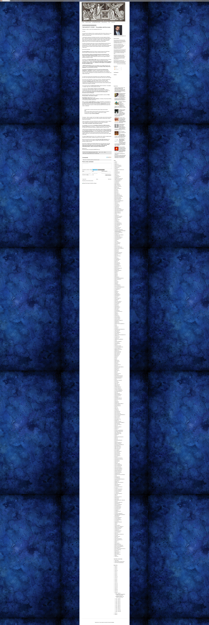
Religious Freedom (117, 443)
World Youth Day (117, 554)
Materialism (116, 360)
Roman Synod (117, 452)
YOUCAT (116, 556)
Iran (115, 324)
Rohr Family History (117, 451)
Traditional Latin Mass (118, 527)
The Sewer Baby (117, 518)
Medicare (116, 362)
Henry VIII (116, 309)
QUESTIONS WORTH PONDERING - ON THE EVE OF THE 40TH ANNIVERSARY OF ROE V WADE (122, 95)
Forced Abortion (117, 284)
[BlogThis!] (102, 152)
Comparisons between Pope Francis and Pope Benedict (120, 231)
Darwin (116, 244)
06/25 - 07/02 (117, 611)
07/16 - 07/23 (117, 610)
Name (83, 171)
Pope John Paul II (117, 413)
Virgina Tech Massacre (118, 539)
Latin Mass (116, 333)
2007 (115, 590)
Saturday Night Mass (118, 470)
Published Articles (117, 433)
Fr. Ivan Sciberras (117, 288)
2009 (115, 588)
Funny (115, 290)
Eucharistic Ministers (118, 268)
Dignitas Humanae (117, 253)
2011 (115, 585)
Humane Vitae (117, 319)
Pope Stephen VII (117, 419)
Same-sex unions (117, 466)
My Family (116, 374)
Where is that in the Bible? (118, 546)
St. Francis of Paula (117, 491)
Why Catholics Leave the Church (119, 548)
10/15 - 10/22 (117, 601)
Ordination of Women (118, 389)
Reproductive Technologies (119, 444)
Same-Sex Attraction (118, 464)
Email (93, 171)
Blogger (113, 622)
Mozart (116, 372)
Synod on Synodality (118, 504)
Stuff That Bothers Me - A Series (119, 500)
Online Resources (104, 22)
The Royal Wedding (117, 517)
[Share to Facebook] (104, 152)
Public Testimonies (117, 432)
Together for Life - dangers (118, 526)
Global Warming (117, 294)
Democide (116, 250)
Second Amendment (118, 472)
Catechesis (116, 207)
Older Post (109, 179)
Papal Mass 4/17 (117, 395)
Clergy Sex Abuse (117, 227)
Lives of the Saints (117, 345)
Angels (116, 174)
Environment (116, 264)
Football (116, 283)
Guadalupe (116, 299)
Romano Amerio (117, 453)
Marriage (116, 355)
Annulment (116, 175)
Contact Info (113, 22)
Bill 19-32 (116, 190)
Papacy (116, 392)
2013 (115, 583)
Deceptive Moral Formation (119, 248)
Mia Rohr (116, 363)
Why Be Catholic (117, 547)
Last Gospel (116, 331)
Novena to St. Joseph (118, 380)
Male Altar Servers (117, 351)
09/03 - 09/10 (117, 603)
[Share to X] (103, 152)
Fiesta (115, 280)
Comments (116, 69)
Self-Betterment (117, 473)
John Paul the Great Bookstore (119, 562)
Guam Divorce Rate (117, 301)
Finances (116, 281)
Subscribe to (84, 174)
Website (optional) (104, 171)
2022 (115, 571)
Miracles (116, 365)
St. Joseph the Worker (118, 493)
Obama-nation (117, 384)
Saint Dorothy (117, 460)
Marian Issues (117, 354)
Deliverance (116, 249)
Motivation (116, 369)
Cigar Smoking (117, 225)
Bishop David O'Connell (118, 196)
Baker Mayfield (117, 184)
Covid (115, 240)
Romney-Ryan (117, 454)
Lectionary (116, 335)
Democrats (116, 251)
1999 (115, 614)
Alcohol (116, 170)
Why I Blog (116, 550)
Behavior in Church (117, 186)
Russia (116, 456)
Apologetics (116, 177)
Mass (115, 359)
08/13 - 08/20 (117, 606)
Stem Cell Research (118, 496)
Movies (86, 153)
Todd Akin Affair (117, 525)
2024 (115, 569)
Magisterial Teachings (118, 349)
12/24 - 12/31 (117, 593)
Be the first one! (96, 159)
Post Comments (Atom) (89, 180)
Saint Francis (116, 461)
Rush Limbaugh (117, 455)
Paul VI (116, 400)
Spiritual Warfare (117, 484)
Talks (109, 22)
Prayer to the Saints (117, 424)
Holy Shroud (116, 315)
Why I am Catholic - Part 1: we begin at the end (122, 132)
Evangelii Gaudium (117, 270)
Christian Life (116, 219)
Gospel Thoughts (117, 298)
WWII (115, 555)
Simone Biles (116, 480)
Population (116, 420)
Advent (116, 168)
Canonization (117, 205)
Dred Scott (116, 258)
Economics (116, 260)
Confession (116, 233)
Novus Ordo (116, 382)
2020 (115, 574)
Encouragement (117, 263)
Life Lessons (116, 342)
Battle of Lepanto (117, 185)
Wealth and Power (117, 544)
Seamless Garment (117, 471)
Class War (116, 226)
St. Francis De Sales (118, 490)
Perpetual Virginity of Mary (90, 153)
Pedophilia (116, 402)
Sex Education (117, 476)
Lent (115, 340)
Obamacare (116, 385)
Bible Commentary (117, 188)
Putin (115, 435)
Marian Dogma (117, 353)
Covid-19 (116, 241)
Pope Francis (116, 412)
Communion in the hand (118, 229)
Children (116, 218)
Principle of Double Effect (118, 430)
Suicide (116, 501)
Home (83, 22)
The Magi (116, 510)
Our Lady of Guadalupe (118, 390)
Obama (116, 383)
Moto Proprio (116, 370)
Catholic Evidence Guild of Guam (119, 561)
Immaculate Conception (118, 320)
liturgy (115, 344)
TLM (115, 524)
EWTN (115, 272)
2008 (115, 589)
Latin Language (117, 332)
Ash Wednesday (117, 180)
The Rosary (116, 516)
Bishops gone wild (117, 197)
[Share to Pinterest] (105, 152)
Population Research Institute (119, 422)
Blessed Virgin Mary (118, 198)
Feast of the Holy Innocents (119, 278)
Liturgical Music (117, 343)
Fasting (116, 274)
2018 (115, 576)
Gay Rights (116, 293)
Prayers (116, 425)
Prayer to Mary (117, 423)
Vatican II (116, 537)
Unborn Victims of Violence (119, 534)
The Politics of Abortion (118, 513)
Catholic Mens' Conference (119, 209)
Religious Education (118, 442)
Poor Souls (116, 410)
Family (116, 273)
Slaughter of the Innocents (118, 482)
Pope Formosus (117, 411)
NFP (115, 379)
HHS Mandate (117, 310)
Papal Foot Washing (118, 394)
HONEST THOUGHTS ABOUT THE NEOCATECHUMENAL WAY (120, 88)
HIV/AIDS (116, 313)
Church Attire (116, 221)
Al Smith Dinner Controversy (119, 169)
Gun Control (116, 303)
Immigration (116, 321)
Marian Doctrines (117, 352)
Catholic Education (117, 208)
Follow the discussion (110, 157)
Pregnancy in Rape (117, 426)
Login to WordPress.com (101, 169)
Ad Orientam (116, 167)
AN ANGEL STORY (122, 117)
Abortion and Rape (117, 165)
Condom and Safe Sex (118, 232)
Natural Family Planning (118, 375)
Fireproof (116, 282)
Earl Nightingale (117, 259)
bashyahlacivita (116, 60)
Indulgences (116, 322)
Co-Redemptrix (117, 228)
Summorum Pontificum (118, 502)
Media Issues (116, 361)
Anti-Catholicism (117, 176)
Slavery (116, 483)
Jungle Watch (117, 560)
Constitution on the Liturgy (118, 234)
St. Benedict (116, 485)
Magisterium (116, 350)
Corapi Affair (116, 239)
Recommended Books (118, 440)
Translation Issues (117, 528)
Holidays (116, 314)
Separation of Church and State (119, 474)
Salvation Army (117, 463)
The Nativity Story (96, 153)
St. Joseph (116, 492)
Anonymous (115, 44)
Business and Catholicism (118, 200)
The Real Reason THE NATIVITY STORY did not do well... (120, 594)
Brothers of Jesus (117, 199)
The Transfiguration (117, 519)
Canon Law (116, 204)
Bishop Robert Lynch (118, 195)
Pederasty (116, 401)
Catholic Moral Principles (118, 210)
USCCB (116, 535)
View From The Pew (118, 538)
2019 (115, 575)
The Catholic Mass (117, 506)
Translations (116, 529)
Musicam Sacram (117, 373)
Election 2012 (117, 262)
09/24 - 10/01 (117, 602)
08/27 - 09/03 (117, 605)
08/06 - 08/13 (117, 607)
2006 (115, 592)
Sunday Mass (117, 503)
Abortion (116, 164)
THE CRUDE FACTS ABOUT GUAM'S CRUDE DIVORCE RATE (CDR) (122, 140)
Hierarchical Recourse (118, 311)
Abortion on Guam (117, 166)
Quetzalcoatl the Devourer (118, 436)
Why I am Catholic (117, 549)
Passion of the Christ (118, 399)
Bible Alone (116, 187)
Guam (115, 300)
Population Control (117, 421)
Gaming (116, 292)
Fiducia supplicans (117, 279)
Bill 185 (116, 189)
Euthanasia (116, 269)
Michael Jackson (117, 364)
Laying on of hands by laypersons (120, 334)
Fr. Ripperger (116, 289)
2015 (115, 580)
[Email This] (101, 152)
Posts (116, 67)
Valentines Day (117, 536)
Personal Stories (117, 404)
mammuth (106, 622)
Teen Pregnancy (117, 505)
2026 (115, 566)
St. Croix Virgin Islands (118, 486)
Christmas (116, 220)
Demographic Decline (118, 252)
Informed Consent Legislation (119, 323)
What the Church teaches (118, 545)
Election (116, 261)
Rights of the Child (117, 446)
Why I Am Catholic (88, 22)
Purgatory (116, 434)
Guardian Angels (117, 302)
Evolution (116, 271)
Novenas (116, 381)
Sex (115, 475)
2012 (115, 584)
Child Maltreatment (117, 217)
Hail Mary (116, 304)
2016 (115, 579)
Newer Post (84, 179)
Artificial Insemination (118, 179)
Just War (116, 328)
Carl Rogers (116, 206)
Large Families (117, 330)
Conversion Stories (117, 238)
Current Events (117, 243)
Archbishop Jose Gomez (118, 178)
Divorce (116, 254)
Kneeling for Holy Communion (119, 329)
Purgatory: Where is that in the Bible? (122, 125)
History (116, 312)
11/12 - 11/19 (117, 598)
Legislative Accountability (118, 339)
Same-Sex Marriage (118, 465)
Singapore (116, 481)
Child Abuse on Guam (118, 216)
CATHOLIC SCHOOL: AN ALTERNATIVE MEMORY (122, 110)
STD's (115, 495)
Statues (116, 494)
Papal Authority (117, 393)
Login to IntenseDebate (94, 169)
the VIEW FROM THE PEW (96, 22)
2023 (115, 570)
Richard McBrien (117, 445)
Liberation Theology (118, 341)
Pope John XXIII (117, 415)
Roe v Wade (116, 450)
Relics (115, 441)
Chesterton (116, 215)
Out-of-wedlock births (118, 391)
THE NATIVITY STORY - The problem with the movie (119, 597)
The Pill (116, 512)
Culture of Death (117, 242)
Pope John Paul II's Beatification (119, 414)
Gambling (116, 291)
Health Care (116, 308)
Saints (115, 462)
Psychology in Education (118, 431)
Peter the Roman (117, 405)
